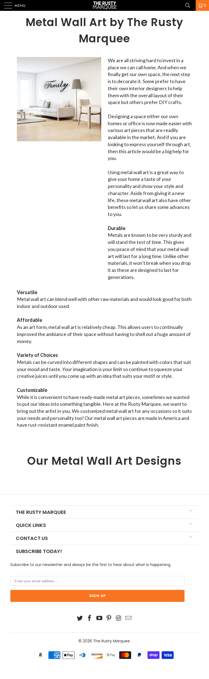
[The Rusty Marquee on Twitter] (80, 619)
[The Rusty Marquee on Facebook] (90, 619)
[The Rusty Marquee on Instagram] (119, 619)
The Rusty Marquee (111, 641)
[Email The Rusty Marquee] (128, 619)
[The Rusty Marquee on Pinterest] (109, 619)
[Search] (190, 5)
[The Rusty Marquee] (104, 5)
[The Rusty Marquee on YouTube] (99, 619)
